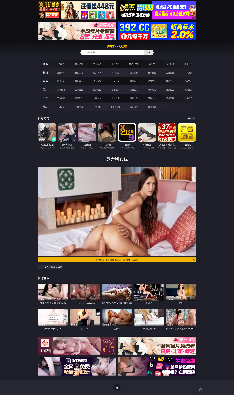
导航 (45, 106)
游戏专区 (115, 64)
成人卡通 (97, 81)
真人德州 (79, 64)
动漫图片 (115, 89)
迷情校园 (134, 98)
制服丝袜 (134, 81)
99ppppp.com (117, 46)
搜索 (149, 52)
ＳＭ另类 (188, 72)
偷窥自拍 (61, 89)
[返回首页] (200, 390)
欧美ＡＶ (97, 72)
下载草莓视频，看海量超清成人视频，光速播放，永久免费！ (117, 260)
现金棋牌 (170, 64)
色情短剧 (152, 106)
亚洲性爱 (61, 81)
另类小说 (152, 98)
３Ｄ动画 (115, 72)
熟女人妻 (134, 72)
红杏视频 (134, 106)
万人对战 (97, 64)
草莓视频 (97, 106)
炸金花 (152, 64)
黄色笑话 (170, 98)
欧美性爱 (115, 81)
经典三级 (152, 81)
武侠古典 (115, 98)
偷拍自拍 (79, 81)
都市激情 (61, 98)
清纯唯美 (152, 89)
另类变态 (188, 81)
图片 (45, 89)
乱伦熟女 (170, 81)
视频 (45, 72)
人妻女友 (97, 98)
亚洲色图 (79, 89)
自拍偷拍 (79, 72)
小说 (45, 98)
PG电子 (61, 64)
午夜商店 (79, 106)
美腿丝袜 (134, 89)
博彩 (45, 64)
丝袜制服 (152, 72)
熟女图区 (170, 89)
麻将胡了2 (133, 64)
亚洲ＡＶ (61, 72)
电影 (45, 81)
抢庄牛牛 (188, 64)
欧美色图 (97, 89)
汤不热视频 (115, 106)
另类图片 (188, 89)
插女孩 (61, 106)
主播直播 (170, 72)
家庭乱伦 (79, 98)
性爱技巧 (188, 98)
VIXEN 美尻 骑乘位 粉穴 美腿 (50, 267)
